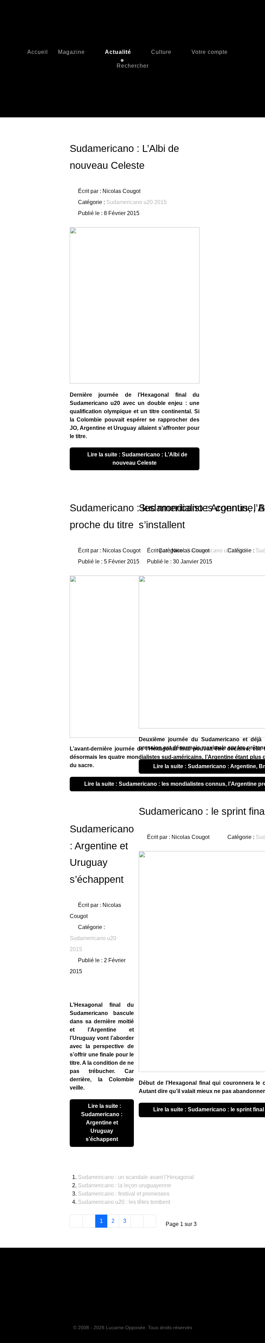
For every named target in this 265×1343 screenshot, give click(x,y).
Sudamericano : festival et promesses (123, 1194)
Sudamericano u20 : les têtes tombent (124, 1202)
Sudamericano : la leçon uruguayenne (124, 1185)
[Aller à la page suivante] (137, 1221)
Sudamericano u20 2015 (136, 202)
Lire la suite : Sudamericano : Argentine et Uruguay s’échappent (101, 1122)
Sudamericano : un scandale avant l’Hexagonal (136, 1177)
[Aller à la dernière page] (149, 1221)
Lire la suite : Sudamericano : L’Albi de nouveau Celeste (136, 459)
